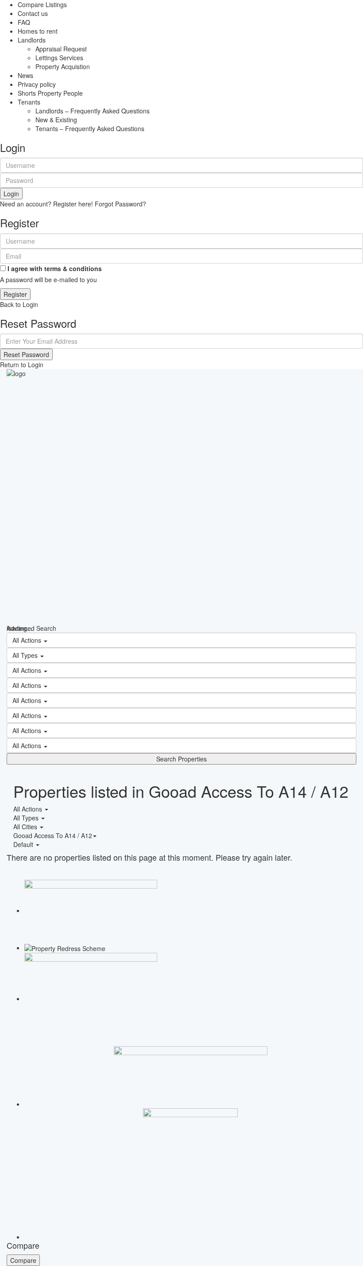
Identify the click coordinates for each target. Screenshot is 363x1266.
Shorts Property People (50, 93)
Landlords (32, 39)
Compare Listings (42, 4)
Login (11, 193)
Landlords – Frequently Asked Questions (92, 110)
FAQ (24, 22)
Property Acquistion (62, 66)
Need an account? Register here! (46, 203)
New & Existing (56, 119)
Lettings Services (59, 57)
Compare (23, 1260)
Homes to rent (38, 31)
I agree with (55, 268)
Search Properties (181, 758)
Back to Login (19, 304)
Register (15, 294)
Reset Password (26, 354)
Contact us (33, 13)
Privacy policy (37, 84)
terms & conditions (73, 268)
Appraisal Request (61, 48)
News (25, 75)
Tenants (29, 101)
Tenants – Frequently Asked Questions (89, 128)
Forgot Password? (120, 203)
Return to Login (21, 364)
